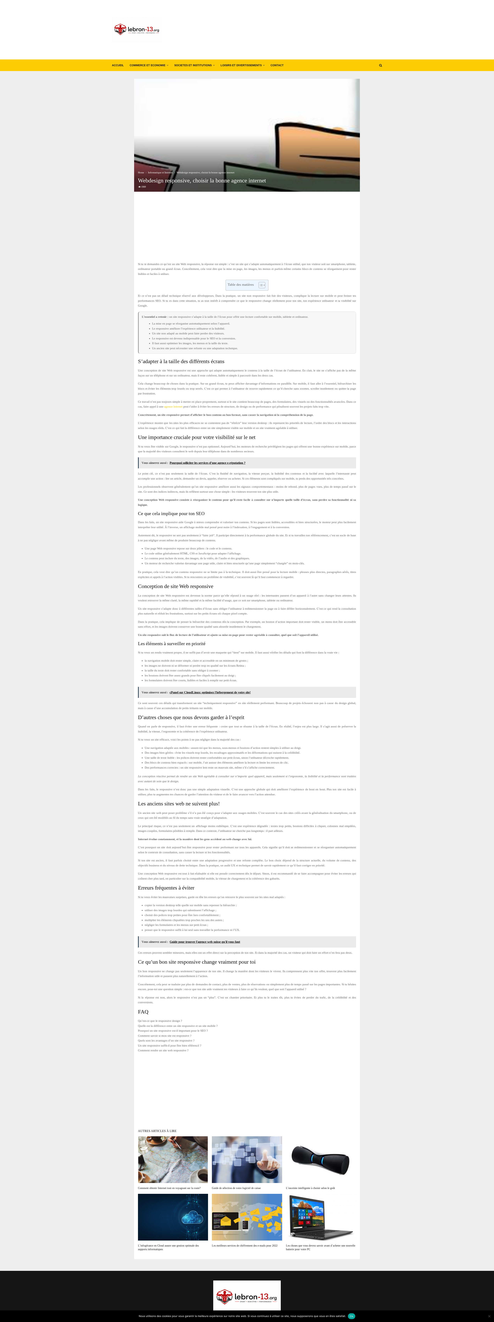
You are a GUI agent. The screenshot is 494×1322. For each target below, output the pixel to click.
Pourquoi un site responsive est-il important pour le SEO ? (173, 1030)
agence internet (173, 406)
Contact (277, 65)
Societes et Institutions (193, 65)
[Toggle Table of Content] (260, 285)
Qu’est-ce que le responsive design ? (160, 1020)
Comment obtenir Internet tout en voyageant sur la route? (169, 1188)
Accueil (118, 65)
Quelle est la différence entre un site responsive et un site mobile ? (178, 1025)
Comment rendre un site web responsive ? (163, 1050)
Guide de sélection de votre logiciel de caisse (236, 1188)
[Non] (489, 1316)
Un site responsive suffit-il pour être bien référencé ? (169, 1045)
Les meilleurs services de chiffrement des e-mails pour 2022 (244, 1245)
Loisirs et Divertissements (241, 65)
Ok (351, 1316)
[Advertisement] (312, 30)
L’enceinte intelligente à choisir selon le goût (310, 1188)
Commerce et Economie (147, 65)
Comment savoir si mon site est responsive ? (164, 1035)
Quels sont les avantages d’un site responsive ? (166, 1040)
